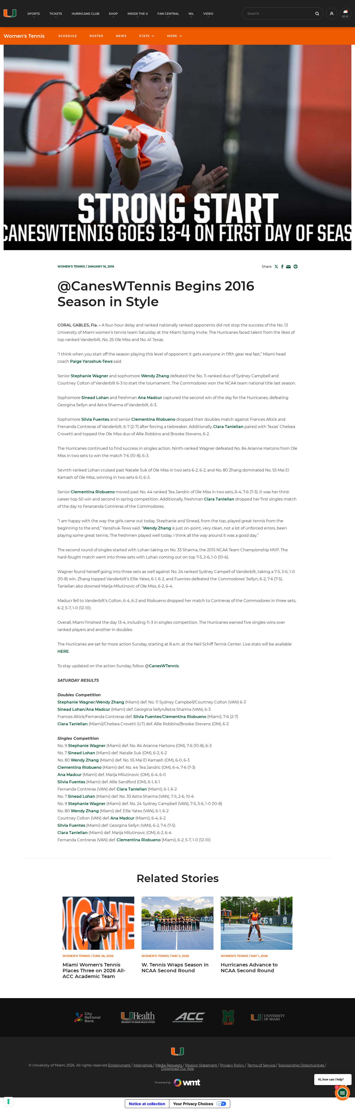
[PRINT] (295, 266)
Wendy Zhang (155, 376)
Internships (143, 1065)
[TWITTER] (275, 266)
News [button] (121, 36)
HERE (63, 651)
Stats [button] (144, 36)
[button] (331, 13)
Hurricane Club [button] (85, 13)
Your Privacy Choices (193, 1103)
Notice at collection (147, 1103)
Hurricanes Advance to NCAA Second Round (249, 967)
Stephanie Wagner (89, 376)
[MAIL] (287, 266)
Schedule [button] (67, 36)
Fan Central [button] (168, 13)
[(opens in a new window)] (87, 1017)
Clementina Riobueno (153, 419)
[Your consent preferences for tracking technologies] (8, 1101)
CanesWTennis (164, 666)
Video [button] (208, 13)
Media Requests (169, 1065)
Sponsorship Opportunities (301, 1065)
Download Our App (177, 1068)
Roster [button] (96, 36)
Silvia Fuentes (95, 419)
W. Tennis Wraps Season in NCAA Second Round (175, 967)
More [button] (172, 36)
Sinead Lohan (95, 397)
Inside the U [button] (138, 13)
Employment (119, 1065)
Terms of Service (261, 1065)
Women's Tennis (24, 36)
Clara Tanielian (228, 426)
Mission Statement (201, 1065)
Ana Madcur (150, 397)
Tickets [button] (56, 13)
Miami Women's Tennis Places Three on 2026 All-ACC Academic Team (94, 970)
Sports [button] (34, 13)
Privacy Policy (232, 1065)
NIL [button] (191, 13)
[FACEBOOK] (281, 266)
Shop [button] (113, 13)
